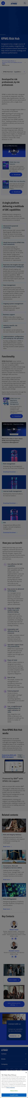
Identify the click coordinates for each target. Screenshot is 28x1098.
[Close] (26, 1072)
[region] (14, 1084)
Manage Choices (14, 1090)
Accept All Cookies (14, 1095)
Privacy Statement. (10, 1087)
